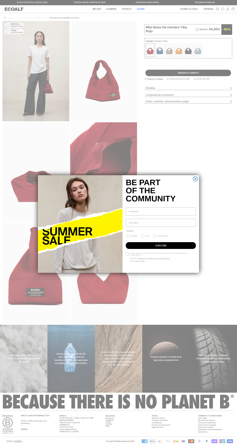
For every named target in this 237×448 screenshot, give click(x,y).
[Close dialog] (195, 178)
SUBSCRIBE (161, 245)
